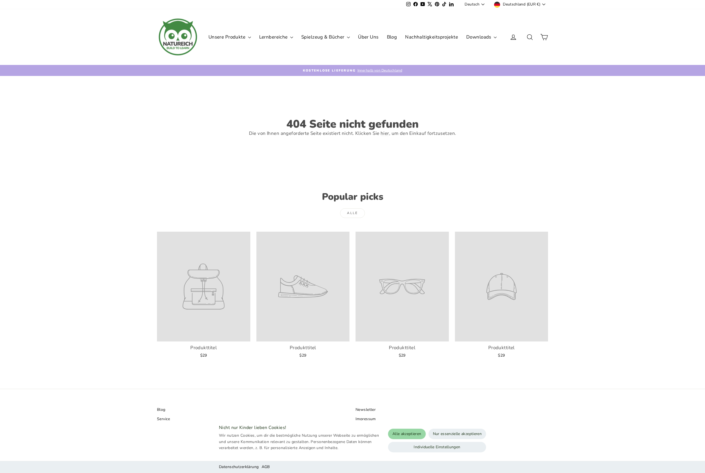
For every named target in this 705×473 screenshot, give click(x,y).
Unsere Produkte (227, 37)
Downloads (479, 37)
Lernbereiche (274, 37)
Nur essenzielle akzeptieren (457, 433)
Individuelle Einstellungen (437, 447)
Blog (392, 37)
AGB (266, 466)
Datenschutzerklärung (239, 466)
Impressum (366, 419)
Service (163, 419)
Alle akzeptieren (406, 433)
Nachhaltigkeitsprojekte (431, 37)
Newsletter (366, 409)
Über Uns (368, 37)
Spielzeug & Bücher (323, 37)
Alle (352, 213)
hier (385, 133)
